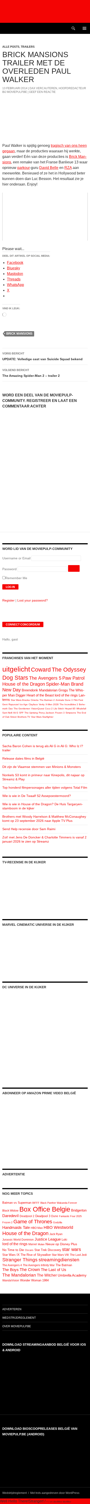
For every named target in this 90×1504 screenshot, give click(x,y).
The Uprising (31, 712)
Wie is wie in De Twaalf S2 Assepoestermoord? (36, 796)
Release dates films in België (23, 758)
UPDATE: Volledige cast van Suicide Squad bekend (42, 356)
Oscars (29, 1250)
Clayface (33, 704)
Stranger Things (20, 1259)
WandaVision (10, 1280)
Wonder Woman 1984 (34, 1280)
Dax (11, 708)
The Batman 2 (47, 700)
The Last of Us (53, 1269)
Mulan (41, 1244)
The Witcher (47, 1275)
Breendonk (30, 690)
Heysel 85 (70, 708)
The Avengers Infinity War (39, 1265)
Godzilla (57, 1222)
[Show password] (74, 568)
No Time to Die (13, 1250)
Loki (64, 1239)
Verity (42, 704)
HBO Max (37, 1228)
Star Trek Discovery (47, 1250)
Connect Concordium (23, 624)
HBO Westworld (58, 1227)
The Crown (30, 1269)
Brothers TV (24, 717)
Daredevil (10, 1216)
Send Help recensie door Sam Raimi (28, 829)
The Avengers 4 (12, 1265)
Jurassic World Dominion (18, 1239)
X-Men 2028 (52, 704)
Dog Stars (15, 677)
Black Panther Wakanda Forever (58, 1202)
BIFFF (35, 1202)
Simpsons (71, 712)
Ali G (15, 712)
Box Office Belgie (44, 1209)
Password (9, 569)
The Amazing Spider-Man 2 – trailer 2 (31, 373)
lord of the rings (66, 695)
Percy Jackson (46, 712)
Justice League (48, 1239)
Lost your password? (32, 600)
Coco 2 (49, 708)
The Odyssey (69, 669)
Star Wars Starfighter (42, 717)
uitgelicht (16, 669)
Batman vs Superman (16, 1202)
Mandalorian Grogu (53, 690)
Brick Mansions (19, 333)
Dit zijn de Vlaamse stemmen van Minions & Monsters (41, 767)
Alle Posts (10, 46)
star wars (71, 1249)
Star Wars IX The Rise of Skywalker (26, 1254)
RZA (68, 168)
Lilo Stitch (59, 708)
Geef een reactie (42, 92)
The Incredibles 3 (69, 704)
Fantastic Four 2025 (70, 1216)
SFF (21, 712)
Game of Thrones (32, 1221)
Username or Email (16, 558)
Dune (54, 1216)
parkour (23, 168)
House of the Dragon (23, 684)
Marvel (32, 1244)
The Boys (10, 1269)
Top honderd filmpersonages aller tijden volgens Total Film (44, 787)
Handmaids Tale (16, 1227)
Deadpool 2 (27, 1216)
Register (8, 600)
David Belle (48, 168)
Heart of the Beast (40, 695)
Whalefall (81, 708)
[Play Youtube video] (45, 217)
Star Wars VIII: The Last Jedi (69, 1254)
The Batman (64, 1265)
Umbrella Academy (72, 1275)
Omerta (35, 700)
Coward (41, 669)
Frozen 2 (7, 1222)
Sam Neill (7, 712)
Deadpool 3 (42, 1216)
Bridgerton (79, 1210)
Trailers (28, 46)
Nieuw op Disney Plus (61, 1244)
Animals (60, 700)
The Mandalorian (19, 1275)
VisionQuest (37, 708)
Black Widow (10, 1210)
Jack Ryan (56, 1234)
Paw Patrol (73, 678)
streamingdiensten (59, 1259)
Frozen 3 (60, 712)
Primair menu (84, 28)
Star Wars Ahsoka (20, 700)
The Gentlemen (22, 708)
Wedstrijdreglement (19, 1317)
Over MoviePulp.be (16, 1326)
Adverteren (11, 1309)
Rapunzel (14, 704)
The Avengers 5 (45, 678)
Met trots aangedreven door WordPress (54, 1493)
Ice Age (24, 704)
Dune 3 (69, 700)
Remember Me (16, 578)
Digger (21, 695)
